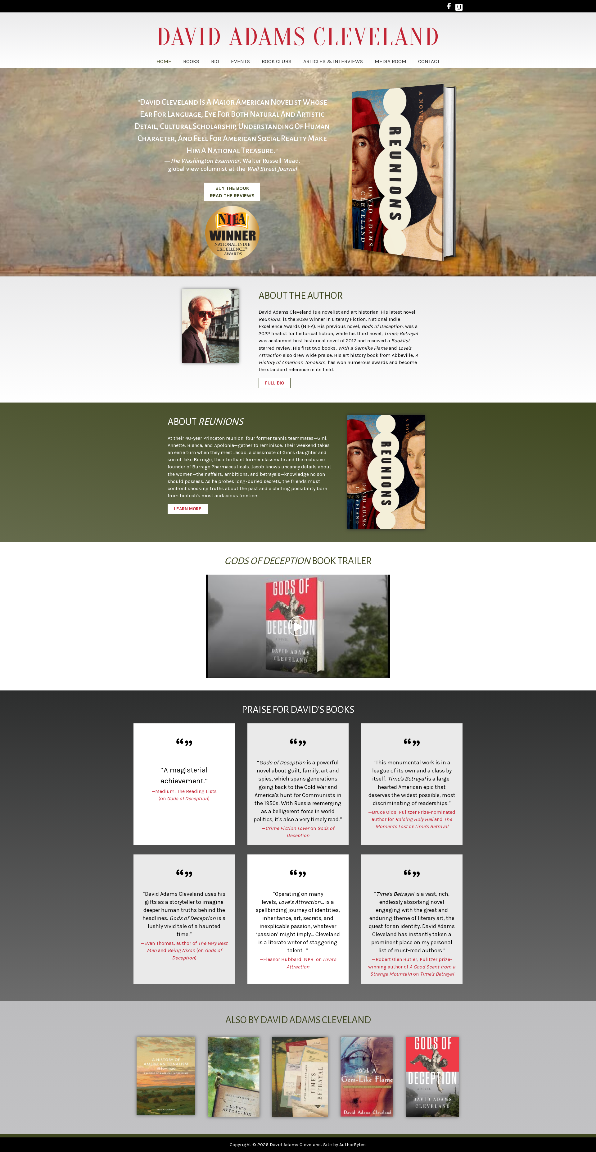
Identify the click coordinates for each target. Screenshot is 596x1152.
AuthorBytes (352, 1144)
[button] (232, 192)
